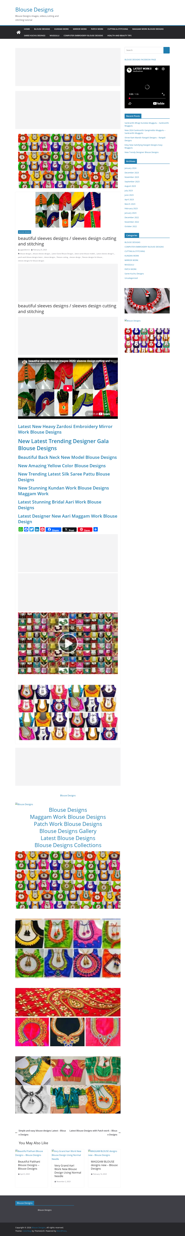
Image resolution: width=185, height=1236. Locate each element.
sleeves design (75, 257)
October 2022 (131, 226)
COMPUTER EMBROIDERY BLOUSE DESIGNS (83, 35)
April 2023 (129, 199)
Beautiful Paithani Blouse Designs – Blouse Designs (29, 1165)
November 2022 (132, 222)
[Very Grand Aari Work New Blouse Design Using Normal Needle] (68, 1151)
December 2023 (132, 172)
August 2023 (130, 186)
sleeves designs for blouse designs (31, 261)
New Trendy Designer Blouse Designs (142, 152)
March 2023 (130, 204)
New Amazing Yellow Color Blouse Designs (62, 465)
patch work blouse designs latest (30, 257)
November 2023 (132, 177)
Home (27, 29)
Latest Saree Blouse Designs (62, 253)
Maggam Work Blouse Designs (68, 816)
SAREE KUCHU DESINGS (34, 35)
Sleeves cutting (62, 257)
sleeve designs (49, 257)
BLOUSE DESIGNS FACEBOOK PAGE (140, 59)
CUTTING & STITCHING (118, 29)
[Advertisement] (68, 67)
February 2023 (131, 208)
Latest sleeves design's (105, 253)
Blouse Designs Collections (68, 845)
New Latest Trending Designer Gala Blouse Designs (63, 444)
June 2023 (129, 195)
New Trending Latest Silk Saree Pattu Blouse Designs (64, 476)
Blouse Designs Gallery (67, 831)
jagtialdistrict (25, 250)
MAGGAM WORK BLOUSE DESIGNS (148, 29)
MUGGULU (54, 35)
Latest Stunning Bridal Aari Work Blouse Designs (59, 504)
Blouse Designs (34, 9)
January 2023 (130, 213)
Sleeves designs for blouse (92, 257)
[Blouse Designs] (18, 32)
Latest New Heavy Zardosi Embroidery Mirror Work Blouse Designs (65, 429)
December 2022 (132, 217)
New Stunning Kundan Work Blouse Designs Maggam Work (63, 490)
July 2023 (129, 190)
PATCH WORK (97, 29)
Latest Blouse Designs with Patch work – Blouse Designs (93, 1132)
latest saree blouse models (85, 253)
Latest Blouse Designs (68, 838)
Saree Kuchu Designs (134, 273)
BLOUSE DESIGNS (42, 29)
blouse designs (25, 253)
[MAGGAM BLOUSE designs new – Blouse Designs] (104, 1151)
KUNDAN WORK (61, 29)
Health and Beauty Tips (119, 35)
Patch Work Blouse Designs (68, 824)
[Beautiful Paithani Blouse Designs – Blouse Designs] (31, 1151)
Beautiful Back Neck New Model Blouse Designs (67, 457)
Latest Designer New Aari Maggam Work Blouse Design (67, 519)
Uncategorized (131, 278)
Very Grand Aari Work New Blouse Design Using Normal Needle (67, 1171)
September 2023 (132, 181)
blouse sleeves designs (41, 253)
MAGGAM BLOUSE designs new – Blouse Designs (104, 1165)
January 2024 (130, 168)
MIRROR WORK (80, 29)
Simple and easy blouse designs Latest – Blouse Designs (42, 1132)
